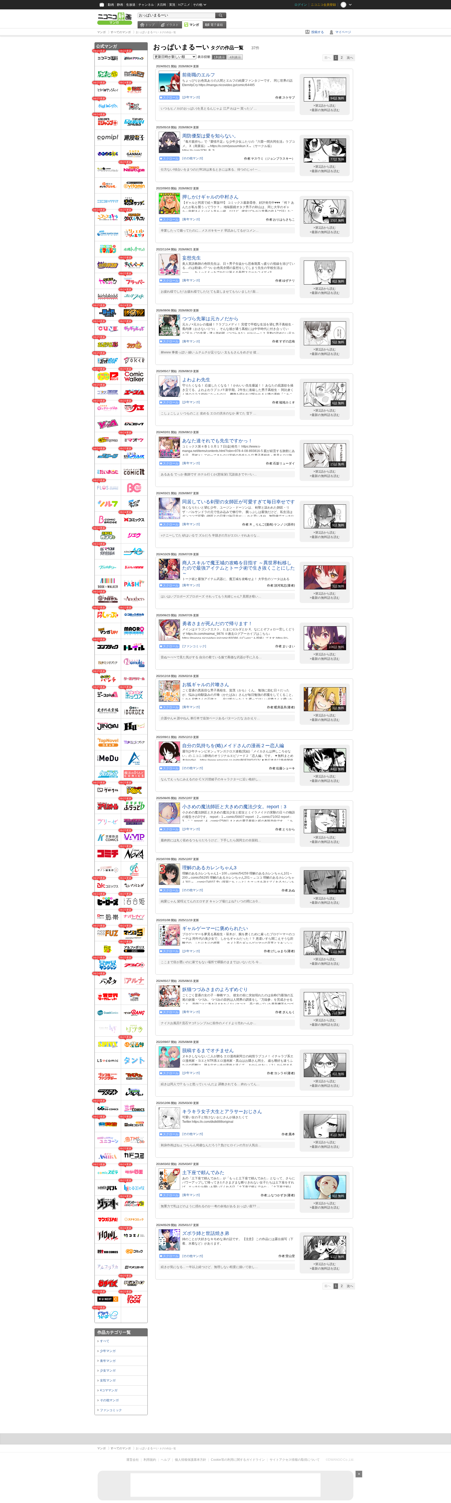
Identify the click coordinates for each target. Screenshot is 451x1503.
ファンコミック (111, 1410)
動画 (111, 4)
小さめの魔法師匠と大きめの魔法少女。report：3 (234, 806)
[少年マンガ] (191, 97)
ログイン (300, 4)
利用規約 (150, 1460)
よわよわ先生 (196, 379)
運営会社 (132, 1460)
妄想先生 (191, 258)
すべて (104, 1341)
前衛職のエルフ (198, 74)
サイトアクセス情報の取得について (295, 1460)
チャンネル (146, 4)
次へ (350, 57)
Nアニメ (184, 4)
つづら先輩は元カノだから (210, 318)
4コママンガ (108, 1390)
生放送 (130, 4)
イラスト (172, 25)
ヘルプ (165, 1460)
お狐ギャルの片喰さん (205, 684)
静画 (120, 4)
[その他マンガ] (192, 158)
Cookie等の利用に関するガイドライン (238, 1460)
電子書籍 (216, 25)
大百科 (161, 4)
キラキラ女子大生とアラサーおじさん (222, 1111)
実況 (172, 4)
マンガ (194, 25)
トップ (150, 25)
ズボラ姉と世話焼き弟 (205, 1233)
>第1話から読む (324, 105)
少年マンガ (108, 1351)
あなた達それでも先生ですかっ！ (217, 440)
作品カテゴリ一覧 (114, 1332)
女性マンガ (108, 1380)
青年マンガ (108, 1361)
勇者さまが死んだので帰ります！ (217, 623)
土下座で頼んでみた (203, 1172)
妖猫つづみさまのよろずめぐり (215, 989)
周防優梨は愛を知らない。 (210, 135)
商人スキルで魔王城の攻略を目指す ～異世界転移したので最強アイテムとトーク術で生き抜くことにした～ (238, 568)
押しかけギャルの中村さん (210, 197)
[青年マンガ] (191, 219)
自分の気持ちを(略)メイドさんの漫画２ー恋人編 (233, 745)
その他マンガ (109, 1400)
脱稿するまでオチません (208, 1050)
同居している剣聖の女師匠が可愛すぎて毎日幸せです (238, 501)
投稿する (317, 32)
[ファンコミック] (194, 646)
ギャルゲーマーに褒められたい (215, 928)
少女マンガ (108, 1370)
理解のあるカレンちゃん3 (209, 867)
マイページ (343, 32)
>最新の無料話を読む (325, 110)
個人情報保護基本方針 (190, 1460)
